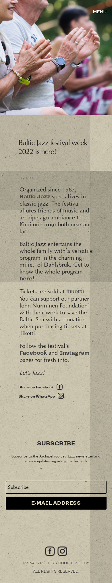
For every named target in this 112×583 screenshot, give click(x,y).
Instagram (74, 353)
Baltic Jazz (35, 196)
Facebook (33, 353)
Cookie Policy (73, 563)
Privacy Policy (39, 563)
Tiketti (75, 291)
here (26, 279)
